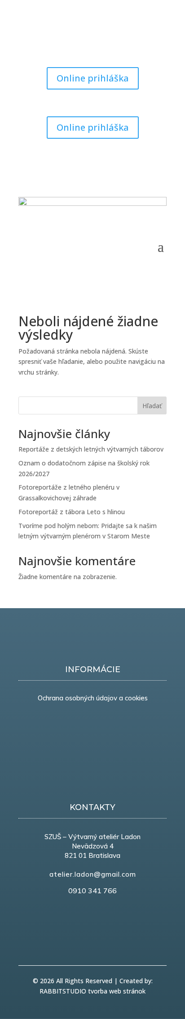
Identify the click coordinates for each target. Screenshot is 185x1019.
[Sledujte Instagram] (61, 43)
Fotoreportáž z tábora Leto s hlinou (71, 511)
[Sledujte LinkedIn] (141, 159)
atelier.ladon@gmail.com (92, 874)
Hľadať (152, 405)
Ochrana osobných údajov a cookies (93, 698)
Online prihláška (93, 78)
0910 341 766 (92, 890)
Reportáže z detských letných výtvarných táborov (90, 449)
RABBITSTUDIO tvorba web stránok (92, 991)
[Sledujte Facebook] (25, 43)
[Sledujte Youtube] (43, 43)
